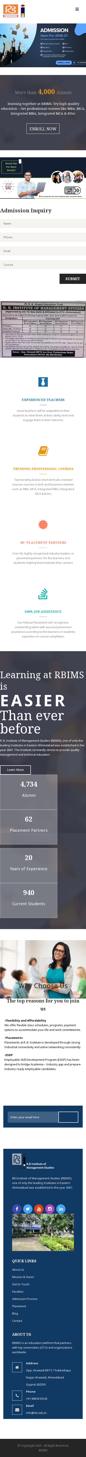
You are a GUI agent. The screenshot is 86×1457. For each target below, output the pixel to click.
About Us (18, 1270)
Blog (15, 1313)
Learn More (15, 770)
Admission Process (24, 1299)
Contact (17, 1321)
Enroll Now (43, 128)
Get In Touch (21, 1284)
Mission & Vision (23, 1277)
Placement (19, 1306)
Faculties (18, 1291)
